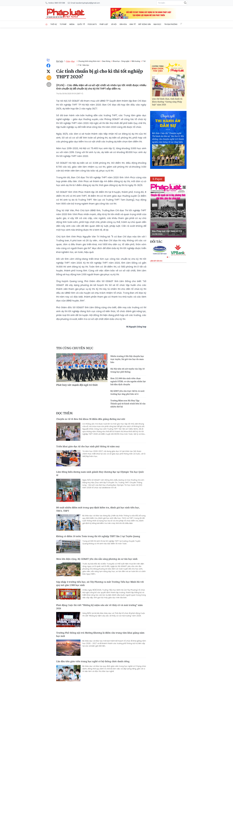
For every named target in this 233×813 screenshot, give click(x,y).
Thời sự (53, 24)
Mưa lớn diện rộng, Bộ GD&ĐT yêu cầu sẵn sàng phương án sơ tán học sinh (96, 558)
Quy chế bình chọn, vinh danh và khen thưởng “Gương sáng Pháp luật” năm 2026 (167, 101)
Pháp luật (104, 24)
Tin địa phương (170, 24)
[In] (48, 84)
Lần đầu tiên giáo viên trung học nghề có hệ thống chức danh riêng (92, 661)
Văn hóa (123, 24)
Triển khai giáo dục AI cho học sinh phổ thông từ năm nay (88, 446)
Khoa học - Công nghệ (121, 61)
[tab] (167, 257)
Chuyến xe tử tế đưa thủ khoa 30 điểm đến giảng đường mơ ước (90, 419)
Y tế (143, 61)
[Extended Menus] (181, 24)
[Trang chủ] (46, 24)
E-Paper (157, 179)
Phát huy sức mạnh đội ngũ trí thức (77, 384)
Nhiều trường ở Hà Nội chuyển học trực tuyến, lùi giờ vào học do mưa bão (127, 359)
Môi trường (136, 61)
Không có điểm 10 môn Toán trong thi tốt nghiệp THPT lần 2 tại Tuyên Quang (98, 536)
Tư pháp (63, 24)
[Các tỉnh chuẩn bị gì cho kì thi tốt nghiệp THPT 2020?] (66, 13)
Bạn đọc (157, 24)
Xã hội (113, 24)
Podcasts (92, 24)
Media (71, 24)
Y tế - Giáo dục (83, 65)
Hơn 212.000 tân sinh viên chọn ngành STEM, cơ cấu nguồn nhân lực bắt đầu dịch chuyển (128, 381)
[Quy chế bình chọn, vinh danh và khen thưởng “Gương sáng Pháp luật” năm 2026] (168, 85)
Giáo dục (70, 61)
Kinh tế (133, 24)
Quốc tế (81, 24)
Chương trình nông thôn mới (89, 61)
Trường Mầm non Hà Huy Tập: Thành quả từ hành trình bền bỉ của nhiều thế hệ (128, 403)
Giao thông (106, 61)
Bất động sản (144, 24)
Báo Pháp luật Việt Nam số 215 (167, 231)
